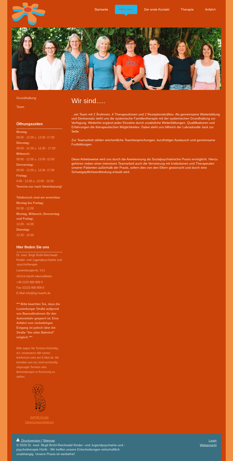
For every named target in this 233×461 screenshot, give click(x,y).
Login (213, 440)
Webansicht (208, 445)
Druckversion (30, 440)
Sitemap (49, 440)
